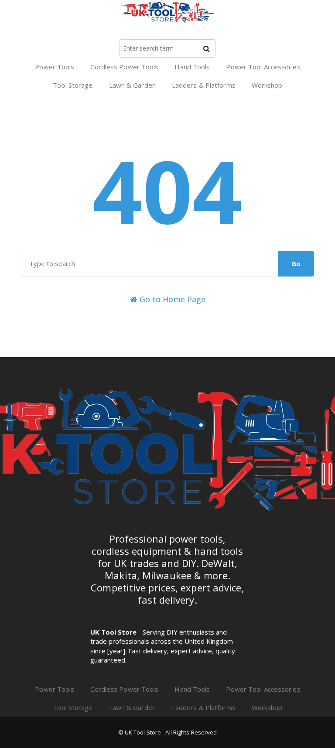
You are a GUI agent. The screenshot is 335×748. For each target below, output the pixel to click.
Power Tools (54, 66)
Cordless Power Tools (124, 66)
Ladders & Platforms (204, 85)
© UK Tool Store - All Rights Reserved (167, 732)
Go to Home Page (171, 299)
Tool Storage (72, 85)
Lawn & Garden (132, 85)
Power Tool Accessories (263, 66)
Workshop (267, 85)
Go (296, 263)
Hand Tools (192, 66)
